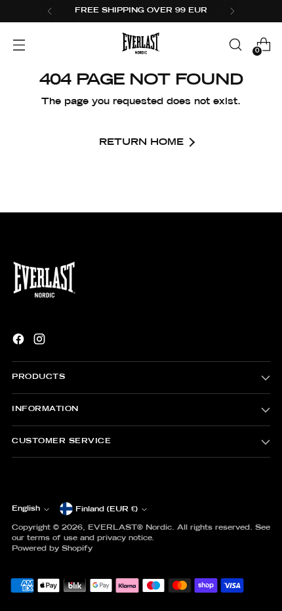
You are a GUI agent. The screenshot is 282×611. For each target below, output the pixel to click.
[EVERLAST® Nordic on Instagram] (41, 340)
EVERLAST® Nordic (130, 527)
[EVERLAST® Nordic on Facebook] (20, 340)
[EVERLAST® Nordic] (141, 44)
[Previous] (49, 11)
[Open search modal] (235, 44)
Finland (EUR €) (106, 509)
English (26, 508)
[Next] (232, 11)
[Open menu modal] (18, 44)
